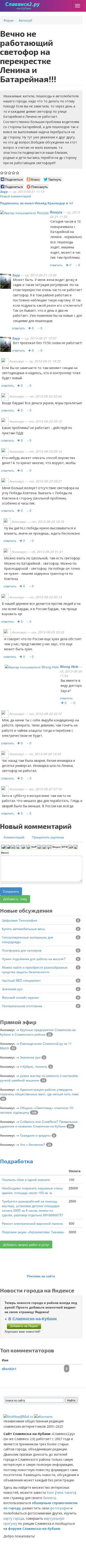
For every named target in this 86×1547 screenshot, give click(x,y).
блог (50, 1492)
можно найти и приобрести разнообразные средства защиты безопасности (34, 969)
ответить (56, 265)
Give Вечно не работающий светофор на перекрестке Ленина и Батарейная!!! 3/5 (10, 172)
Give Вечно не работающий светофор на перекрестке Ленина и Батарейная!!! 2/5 (6, 172)
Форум (8, 20)
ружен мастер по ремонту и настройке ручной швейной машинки (39, 1077)
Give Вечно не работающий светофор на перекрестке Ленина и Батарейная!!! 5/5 (17, 172)
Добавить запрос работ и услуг (26, 1244)
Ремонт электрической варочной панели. (33, 1223)
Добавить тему (15, 899)
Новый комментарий (15, 196)
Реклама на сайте (41, 1276)
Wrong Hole (69, 666)
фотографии (60, 1508)
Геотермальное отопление (22, 1005)
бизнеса (49, 1498)
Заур (4, 191)
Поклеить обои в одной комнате (26, 1179)
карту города (13, 1518)
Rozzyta (56, 212)
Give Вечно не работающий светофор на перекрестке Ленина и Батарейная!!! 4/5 (14, 172)
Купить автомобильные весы (23, 928)
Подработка (16, 1161)
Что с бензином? (32, 1144)
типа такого (65, 1492)
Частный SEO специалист (21, 980)
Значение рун (12, 988)
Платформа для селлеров (21, 950)
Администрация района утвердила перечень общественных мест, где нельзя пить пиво (39, 1091)
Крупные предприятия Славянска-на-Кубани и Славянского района (38, 1032)
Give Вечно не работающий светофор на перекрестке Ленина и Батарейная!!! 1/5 (2, 172)
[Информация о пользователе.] (24, 212)
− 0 (77, 265)
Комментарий (14, 837)
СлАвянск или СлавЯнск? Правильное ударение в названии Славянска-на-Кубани (39, 1123)
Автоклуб (25, 20)
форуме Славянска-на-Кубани (34, 1528)
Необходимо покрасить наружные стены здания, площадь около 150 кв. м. (32, 1190)
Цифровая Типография (19, 920)
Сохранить (11, 891)
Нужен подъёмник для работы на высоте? (33, 958)
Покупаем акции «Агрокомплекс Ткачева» (33, 1232)
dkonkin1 (9, 1368)
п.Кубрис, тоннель (33, 1066)
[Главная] (22, 5)
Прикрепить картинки (48, 837)
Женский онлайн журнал (20, 997)
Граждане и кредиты (35, 1135)
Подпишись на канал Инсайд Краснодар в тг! (36, 203)
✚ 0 (68, 265)
